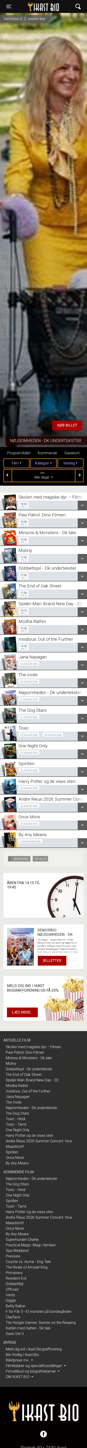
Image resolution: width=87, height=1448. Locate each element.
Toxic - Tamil (16, 1124)
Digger (11, 1300)
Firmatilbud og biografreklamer (31, 1371)
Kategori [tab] (42, 463)
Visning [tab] (69, 463)
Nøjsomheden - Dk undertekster (45, 440)
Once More (15, 1157)
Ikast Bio (34, 6)
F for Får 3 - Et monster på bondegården (38, 1311)
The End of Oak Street (24, 1074)
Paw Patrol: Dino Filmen (25, 1052)
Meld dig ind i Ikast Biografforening (34, 1349)
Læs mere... (22, 1012)
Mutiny (11, 1063)
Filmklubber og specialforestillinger (34, 1366)
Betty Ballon (15, 1306)
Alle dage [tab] (42, 475)
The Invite (14, 1102)
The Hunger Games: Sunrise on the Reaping (41, 1322)
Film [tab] (15, 463)
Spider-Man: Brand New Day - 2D (32, 1080)
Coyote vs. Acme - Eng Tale (28, 1262)
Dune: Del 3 (15, 1333)
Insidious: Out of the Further (28, 1091)
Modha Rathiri (17, 1085)
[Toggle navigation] (78, 6)
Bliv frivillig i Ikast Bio (22, 1354)
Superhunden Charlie (22, 1239)
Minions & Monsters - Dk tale (29, 1058)
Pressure (13, 1256)
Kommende (47, 453)
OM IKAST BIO (18, 1377)
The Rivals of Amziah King (27, 1267)
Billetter (52, 960)
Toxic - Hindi (15, 1119)
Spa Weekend (17, 1250)
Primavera (14, 1273)
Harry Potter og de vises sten (29, 1135)
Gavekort (72, 453)
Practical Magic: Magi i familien (31, 1245)
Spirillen (12, 1152)
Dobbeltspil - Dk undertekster (29, 1069)
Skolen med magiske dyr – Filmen (33, 1047)
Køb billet (67, 425)
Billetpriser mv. (18, 1360)
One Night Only (17, 1130)
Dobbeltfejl (14, 1284)
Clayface (13, 1317)
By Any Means (17, 1163)
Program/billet (18, 453)
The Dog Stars (17, 1113)
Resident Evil (16, 1278)
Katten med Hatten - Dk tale (28, 1328)
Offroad (12, 1289)
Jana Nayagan (17, 1097)
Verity (10, 1295)
